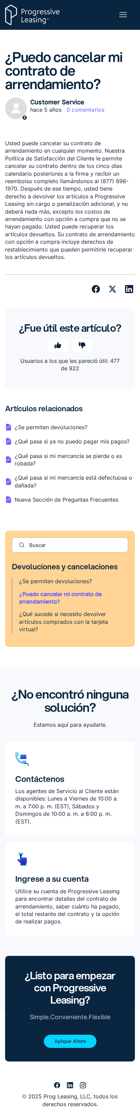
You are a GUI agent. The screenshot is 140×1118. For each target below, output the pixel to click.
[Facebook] (96, 289)
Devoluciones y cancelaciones (65, 566)
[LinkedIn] (129, 289)
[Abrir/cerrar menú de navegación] (123, 15)
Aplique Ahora (70, 1041)
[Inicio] (32, 15)
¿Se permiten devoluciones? (55, 581)
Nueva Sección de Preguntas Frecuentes (66, 499)
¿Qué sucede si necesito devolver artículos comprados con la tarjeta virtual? (63, 622)
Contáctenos (39, 779)
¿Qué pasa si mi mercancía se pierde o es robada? (68, 460)
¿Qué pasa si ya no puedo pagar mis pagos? (72, 441)
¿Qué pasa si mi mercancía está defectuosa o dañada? (73, 481)
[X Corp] (112, 289)
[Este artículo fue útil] (58, 345)
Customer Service (57, 102)
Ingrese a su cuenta (52, 878)
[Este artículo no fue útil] (82, 345)
